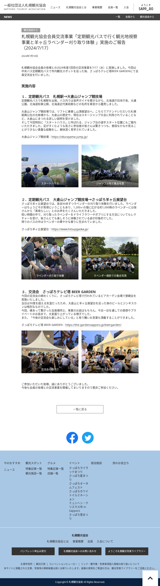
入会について (105, 541)
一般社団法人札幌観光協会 (25, 7)
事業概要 (78, 541)
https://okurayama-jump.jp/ (70, 137)
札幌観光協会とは (58, 541)
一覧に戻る (80, 409)
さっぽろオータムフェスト (78, 485)
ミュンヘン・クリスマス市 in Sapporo (78, 507)
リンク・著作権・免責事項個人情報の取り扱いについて (110, 564)
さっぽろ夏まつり (78, 477)
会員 (90, 541)
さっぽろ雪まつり (78, 516)
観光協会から (147, 17)
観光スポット (34, 463)
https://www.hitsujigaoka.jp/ (70, 229)
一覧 (118, 17)
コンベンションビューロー (63, 564)
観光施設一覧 (34, 473)
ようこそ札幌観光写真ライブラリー (127, 551)
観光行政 (40, 564)
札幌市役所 (26, 564)
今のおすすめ (12, 463)
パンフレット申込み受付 (33, 551)
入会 (126, 7)
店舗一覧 (52, 473)
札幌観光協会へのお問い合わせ (80, 551)
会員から (130, 17)
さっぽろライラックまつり (78, 470)
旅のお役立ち (121, 463)
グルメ (51, 463)
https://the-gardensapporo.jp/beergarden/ (93, 325)
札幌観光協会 (80, 535)
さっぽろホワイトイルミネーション (78, 495)
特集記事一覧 (34, 468)
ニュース (55, 7)
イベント (74, 463)
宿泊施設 (96, 463)
